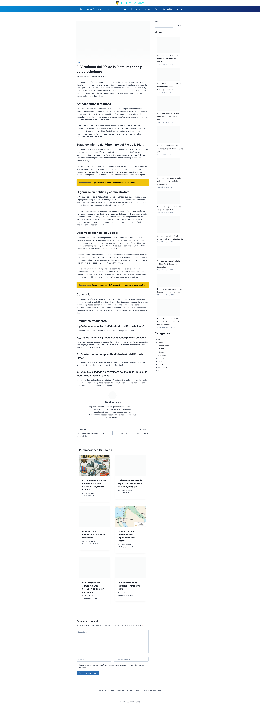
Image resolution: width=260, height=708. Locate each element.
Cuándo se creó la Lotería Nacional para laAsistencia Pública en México (168, 321)
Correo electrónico (123, 659)
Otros (160, 361)
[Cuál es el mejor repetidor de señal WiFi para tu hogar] (168, 197)
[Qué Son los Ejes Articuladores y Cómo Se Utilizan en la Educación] (168, 252)
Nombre (81, 659)
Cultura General (164, 346)
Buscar (157, 22)
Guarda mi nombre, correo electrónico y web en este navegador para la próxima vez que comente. (111, 666)
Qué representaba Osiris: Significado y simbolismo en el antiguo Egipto (130, 483)
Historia (161, 352)
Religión (161, 364)
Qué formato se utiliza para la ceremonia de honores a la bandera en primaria (169, 87)
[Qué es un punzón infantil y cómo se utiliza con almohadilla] (168, 225)
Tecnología (135, 9)
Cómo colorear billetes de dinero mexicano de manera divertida (168, 58)
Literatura (122, 9)
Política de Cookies (133, 691)
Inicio (80, 9)
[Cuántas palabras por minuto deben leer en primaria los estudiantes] (168, 167)
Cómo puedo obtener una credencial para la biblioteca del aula (170, 149)
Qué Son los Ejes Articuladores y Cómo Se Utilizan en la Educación (169, 264)
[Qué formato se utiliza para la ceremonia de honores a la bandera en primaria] (168, 74)
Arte (157, 9)
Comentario (82, 632)
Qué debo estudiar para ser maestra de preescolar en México (168, 116)
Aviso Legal (109, 691)
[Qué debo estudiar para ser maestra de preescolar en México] (168, 103)
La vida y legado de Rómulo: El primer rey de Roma (130, 586)
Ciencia (179, 9)
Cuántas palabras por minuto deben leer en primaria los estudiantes (169, 181)
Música (147, 9)
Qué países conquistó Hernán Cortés (133, 431)
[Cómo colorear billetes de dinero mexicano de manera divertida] (168, 45)
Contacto (120, 691)
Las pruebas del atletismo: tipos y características (90, 433)
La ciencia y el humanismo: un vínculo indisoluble (93, 534)
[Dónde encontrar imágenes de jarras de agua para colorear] (168, 280)
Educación (167, 9)
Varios (79, 63)
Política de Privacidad (152, 691)
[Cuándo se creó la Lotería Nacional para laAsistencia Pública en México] (168, 307)
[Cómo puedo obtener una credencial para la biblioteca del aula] (168, 134)
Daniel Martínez (84, 76)
